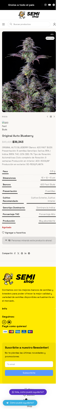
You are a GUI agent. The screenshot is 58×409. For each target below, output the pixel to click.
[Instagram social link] (45, 5)
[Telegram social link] (54, 5)
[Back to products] (51, 116)
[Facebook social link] (14, 253)
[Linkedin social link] (25, 253)
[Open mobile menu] (3, 24)
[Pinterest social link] (22, 253)
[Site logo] (29, 14)
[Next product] (54, 116)
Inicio (4, 116)
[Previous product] (47, 116)
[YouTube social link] (49, 5)
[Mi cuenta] (54, 24)
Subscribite (29, 372)
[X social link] (18, 253)
